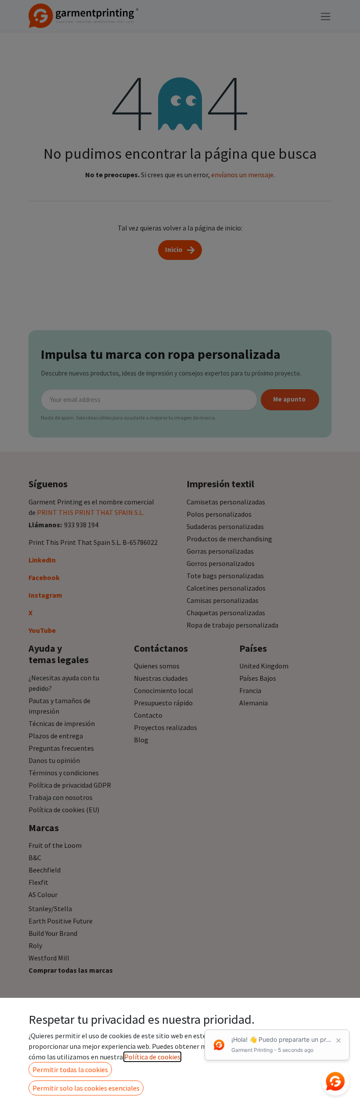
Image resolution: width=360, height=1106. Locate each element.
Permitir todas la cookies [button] (70, 1069)
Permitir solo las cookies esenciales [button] (86, 1088)
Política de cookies (152, 1056)
